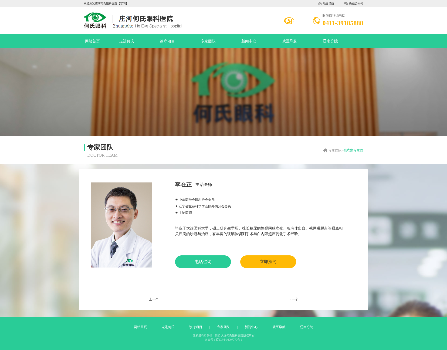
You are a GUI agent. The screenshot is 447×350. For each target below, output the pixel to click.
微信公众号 (356, 3)
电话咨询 (203, 261)
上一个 (154, 299)
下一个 (293, 299)
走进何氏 (126, 41)
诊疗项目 (167, 41)
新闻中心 (248, 41)
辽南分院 (330, 41)
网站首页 (92, 41)
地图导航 (328, 3)
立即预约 (268, 261)
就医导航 (289, 41)
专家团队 (208, 41)
